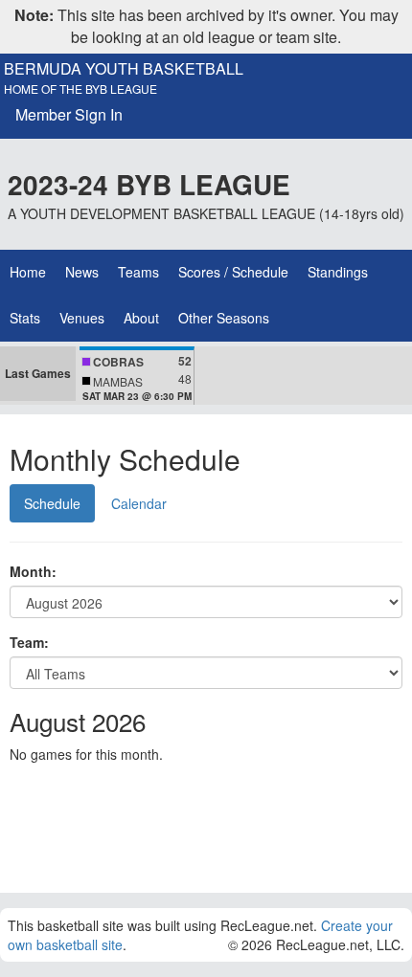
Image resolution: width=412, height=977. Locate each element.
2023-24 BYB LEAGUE (149, 184)
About (141, 317)
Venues (81, 317)
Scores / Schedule (233, 271)
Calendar (139, 503)
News (82, 271)
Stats (25, 317)
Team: (29, 642)
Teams (138, 271)
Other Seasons (223, 317)
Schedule (52, 503)
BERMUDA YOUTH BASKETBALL (123, 68)
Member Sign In (69, 114)
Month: (33, 571)
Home (28, 271)
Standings (338, 271)
